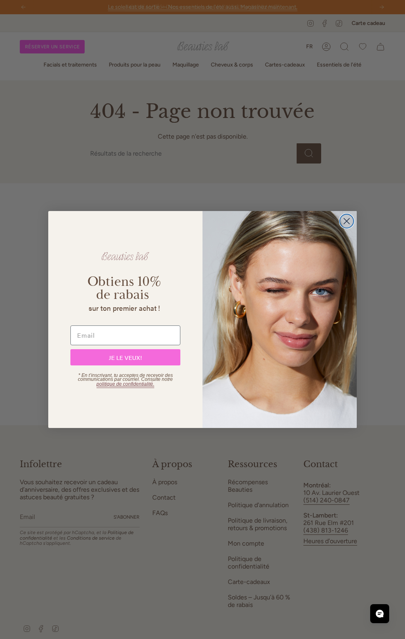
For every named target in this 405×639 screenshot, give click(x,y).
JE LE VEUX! (125, 357)
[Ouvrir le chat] (379, 613)
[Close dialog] (347, 221)
